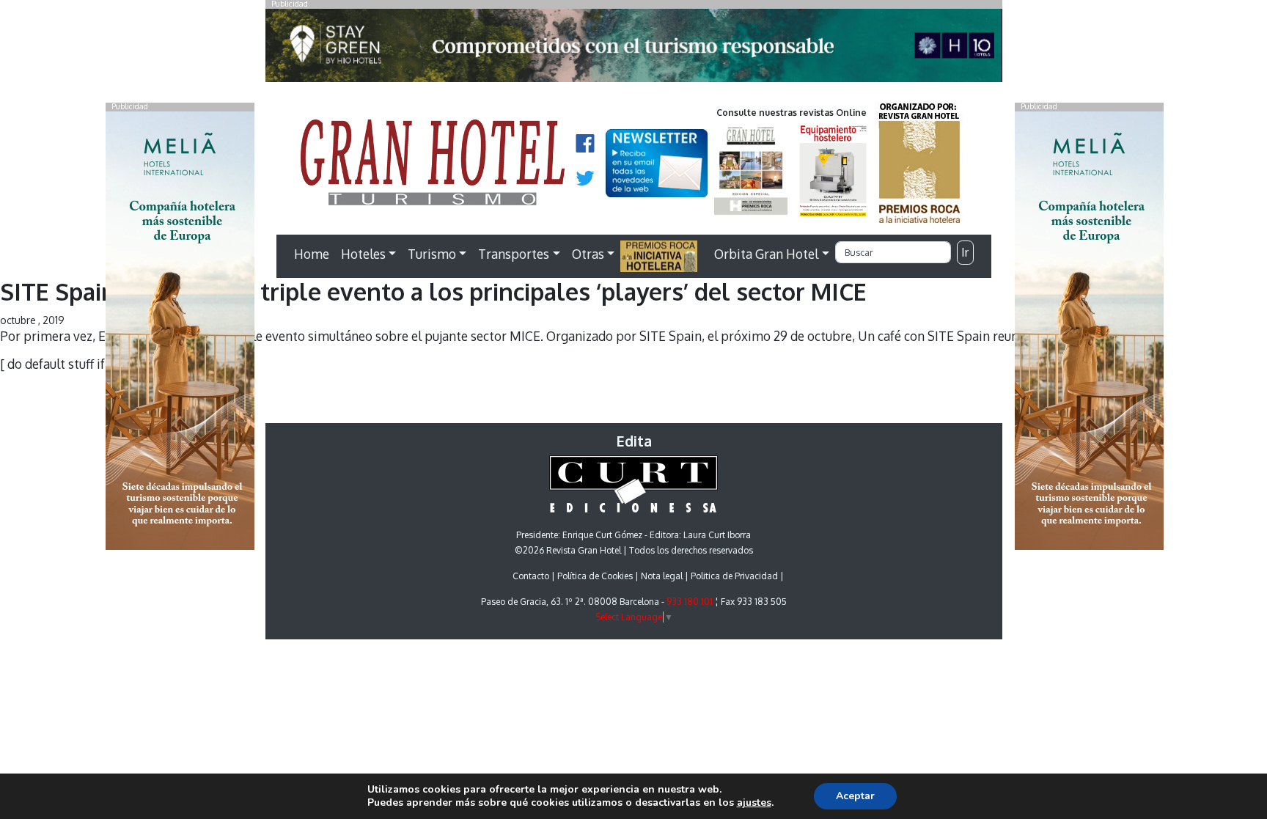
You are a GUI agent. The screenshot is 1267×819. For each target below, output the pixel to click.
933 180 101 (689, 601)
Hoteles (363, 254)
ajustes (754, 802)
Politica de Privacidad (734, 575)
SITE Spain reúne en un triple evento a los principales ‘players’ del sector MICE (433, 291)
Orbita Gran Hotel (766, 254)
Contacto (531, 575)
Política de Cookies (595, 575)
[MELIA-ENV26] (1089, 329)
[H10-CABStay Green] (633, 49)
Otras (588, 254)
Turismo (432, 254)
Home (311, 254)
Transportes (513, 254)
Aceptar (855, 796)
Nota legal (662, 575)
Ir (965, 252)
